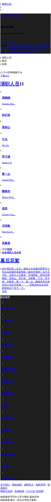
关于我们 (5, 484)
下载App (4, 75)
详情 (4, 291)
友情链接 (19, 491)
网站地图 (17, 484)
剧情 (10, 42)
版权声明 (40, 484)
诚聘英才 (29, 484)
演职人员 (9, 83)
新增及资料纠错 (12, 15)
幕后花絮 (9, 260)
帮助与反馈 (6, 491)
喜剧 (4, 42)
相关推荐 (5, 297)
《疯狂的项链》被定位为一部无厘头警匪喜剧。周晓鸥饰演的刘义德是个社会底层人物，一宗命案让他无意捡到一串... (26, 48)
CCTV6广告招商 (35, 491)
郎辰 (9, 249)
